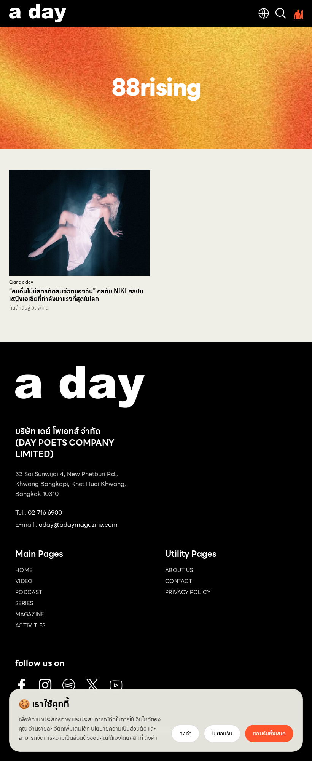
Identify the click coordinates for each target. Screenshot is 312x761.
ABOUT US (179, 570)
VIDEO (24, 581)
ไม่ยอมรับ (222, 733)
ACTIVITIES (30, 625)
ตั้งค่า (150, 737)
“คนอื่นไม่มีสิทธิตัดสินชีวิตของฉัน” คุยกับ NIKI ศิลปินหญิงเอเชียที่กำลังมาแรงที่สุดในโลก (76, 295)
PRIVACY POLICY (187, 592)
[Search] (280, 13)
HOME (23, 570)
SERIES (24, 603)
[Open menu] (297, 13)
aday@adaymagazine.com (78, 524)
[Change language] (263, 13)
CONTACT (178, 581)
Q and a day (21, 282)
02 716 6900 (45, 512)
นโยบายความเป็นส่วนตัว (118, 728)
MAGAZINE (29, 614)
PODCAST (28, 592)
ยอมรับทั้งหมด (269, 733)
